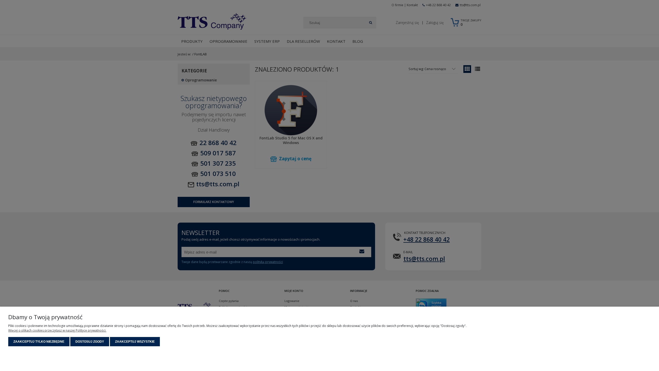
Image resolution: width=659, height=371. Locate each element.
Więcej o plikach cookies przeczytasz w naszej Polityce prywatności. (57, 330)
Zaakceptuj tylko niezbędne (38, 341)
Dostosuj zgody (89, 341)
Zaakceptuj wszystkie (135, 341)
